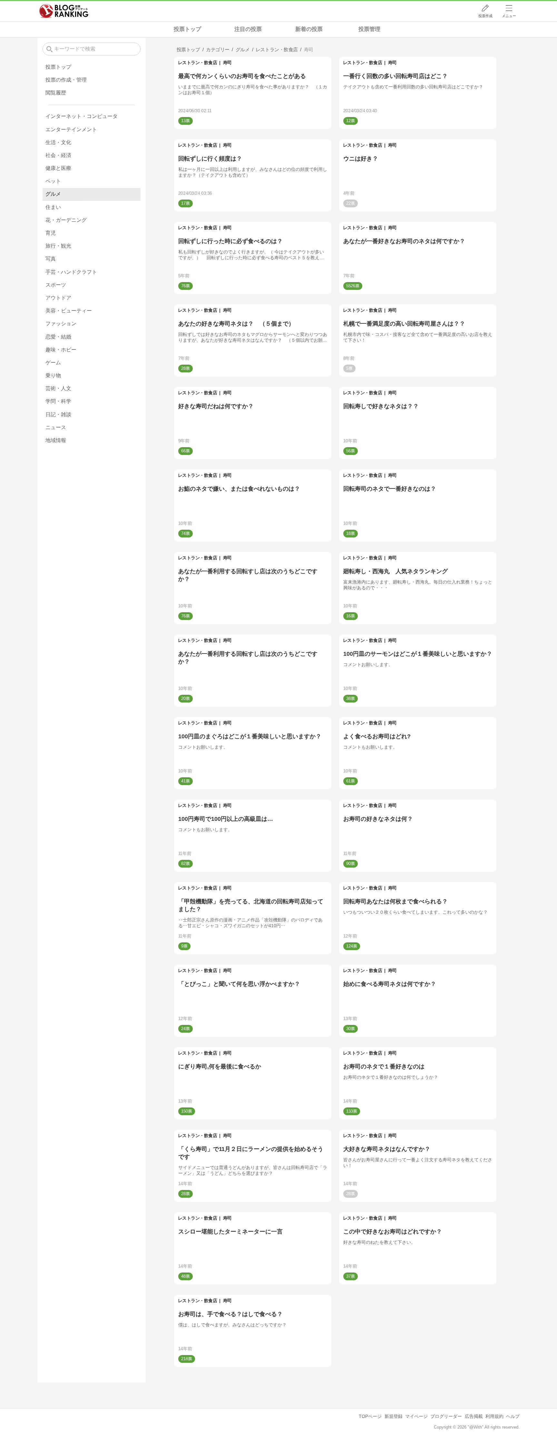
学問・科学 (58, 401)
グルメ (53, 194)
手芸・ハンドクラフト (71, 272)
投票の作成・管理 (66, 80)
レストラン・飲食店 (197, 62)
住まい (53, 207)
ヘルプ (513, 1416)
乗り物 (53, 375)
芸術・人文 (58, 388)
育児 (50, 233)
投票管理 (369, 29)
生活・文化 (58, 142)
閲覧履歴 (55, 92)
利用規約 (494, 1416)
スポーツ (55, 285)
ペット (53, 181)
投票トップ (187, 29)
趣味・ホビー (60, 349)
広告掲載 (474, 1416)
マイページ (416, 1416)
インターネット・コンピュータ (81, 116)
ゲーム (53, 362)
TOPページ (370, 1416)
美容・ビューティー (68, 310)
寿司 (227, 62)
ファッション (60, 323)
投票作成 (485, 16)
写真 (50, 258)
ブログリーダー (446, 1416)
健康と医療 (58, 168)
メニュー (509, 16)
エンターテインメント (71, 129)
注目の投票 (248, 29)
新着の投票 (309, 29)
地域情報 (55, 440)
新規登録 (394, 1416)
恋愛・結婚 (58, 336)
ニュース (55, 427)
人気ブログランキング (63, 11)
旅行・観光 (58, 246)
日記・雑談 (58, 414)
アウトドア (58, 297)
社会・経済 (58, 155)
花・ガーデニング (66, 220)
